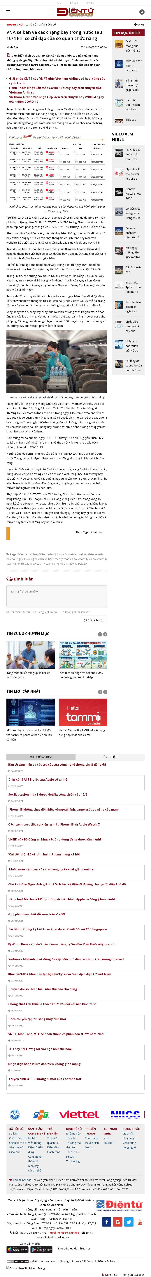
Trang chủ (14, 24)
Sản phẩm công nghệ (36, 1131)
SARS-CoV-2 (58, 1189)
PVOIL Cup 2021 (118, 1189)
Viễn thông (34, 1142)
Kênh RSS (110, 1274)
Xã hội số (30, 24)
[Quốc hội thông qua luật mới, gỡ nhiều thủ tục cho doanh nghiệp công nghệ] (128, 47)
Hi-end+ (109, 1142)
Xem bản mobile (30, 1243)
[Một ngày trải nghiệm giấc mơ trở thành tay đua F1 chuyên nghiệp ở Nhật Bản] (128, 253)
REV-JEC (90, 2)
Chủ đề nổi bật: (21, 1180)
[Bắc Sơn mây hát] (128, 271)
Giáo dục (14, 1152)
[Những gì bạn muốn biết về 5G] (128, 347)
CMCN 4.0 (101, 1189)
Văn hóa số (16, 1147)
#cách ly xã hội (87, 559)
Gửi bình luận (95, 620)
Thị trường (73, 1161)
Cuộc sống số (17, 1138)
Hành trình (53, 1152)
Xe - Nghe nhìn (110, 1131)
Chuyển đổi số (79, 1180)
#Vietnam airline (27, 554)
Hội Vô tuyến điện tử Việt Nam (50, 1180)
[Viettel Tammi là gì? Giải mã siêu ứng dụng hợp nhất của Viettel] (83, 718)
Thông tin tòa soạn (133, 1274)
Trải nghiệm (52, 1131)
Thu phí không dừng (63, 1184)
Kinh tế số (74, 1129)
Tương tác (131, 1129)
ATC (59, 2)
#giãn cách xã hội (41, 559)
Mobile (32, 1138)
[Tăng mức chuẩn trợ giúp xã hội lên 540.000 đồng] (30, 660)
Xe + (107, 1138)
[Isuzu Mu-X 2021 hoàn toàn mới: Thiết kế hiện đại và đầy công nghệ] (128, 155)
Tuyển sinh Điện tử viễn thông (31, 1189)
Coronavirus (86, 1189)
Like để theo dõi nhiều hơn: (74, 1248)
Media (89, 1147)
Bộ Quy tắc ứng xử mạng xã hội (96, 1184)
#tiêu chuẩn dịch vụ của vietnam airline (62, 554)
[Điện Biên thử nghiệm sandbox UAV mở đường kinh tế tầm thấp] (83, 660)
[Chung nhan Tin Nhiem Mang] (25, 1268)
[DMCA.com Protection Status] (17, 1261)
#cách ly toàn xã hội (65, 559)
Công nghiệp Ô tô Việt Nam (33, 1184)
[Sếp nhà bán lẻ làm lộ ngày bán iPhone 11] (128, 308)
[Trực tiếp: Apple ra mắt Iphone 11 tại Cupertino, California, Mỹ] (128, 288)
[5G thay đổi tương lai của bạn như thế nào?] (128, 365)
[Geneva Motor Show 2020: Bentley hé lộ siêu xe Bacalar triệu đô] (128, 195)
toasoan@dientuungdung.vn (51, 1237)
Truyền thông (90, 1131)
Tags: (13, 554)
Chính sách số (47, 24)
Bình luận (110, 757)
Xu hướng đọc (41, 757)
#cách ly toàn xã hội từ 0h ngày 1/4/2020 (61, 563)
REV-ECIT (73, 2)
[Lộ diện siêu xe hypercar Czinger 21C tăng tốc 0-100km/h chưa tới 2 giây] (128, 214)
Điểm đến (53, 1147)
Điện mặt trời (96, 1180)
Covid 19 (72, 1189)
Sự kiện (13, 1133)
